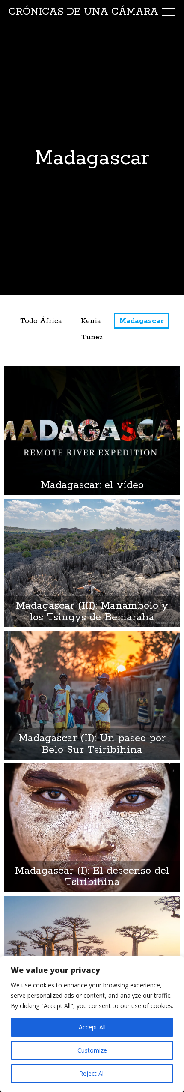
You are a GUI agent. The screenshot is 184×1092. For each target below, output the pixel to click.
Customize (92, 1050)
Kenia (91, 321)
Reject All (92, 1073)
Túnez (92, 337)
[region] (92, 1024)
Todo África (41, 321)
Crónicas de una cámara (83, 12)
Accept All (92, 1027)
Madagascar (141, 321)
